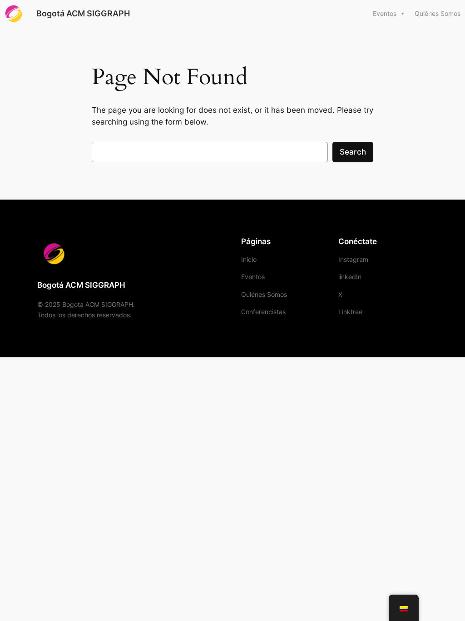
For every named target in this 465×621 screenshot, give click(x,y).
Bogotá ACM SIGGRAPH (83, 13)
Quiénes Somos (437, 13)
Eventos (384, 13)
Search (353, 151)
